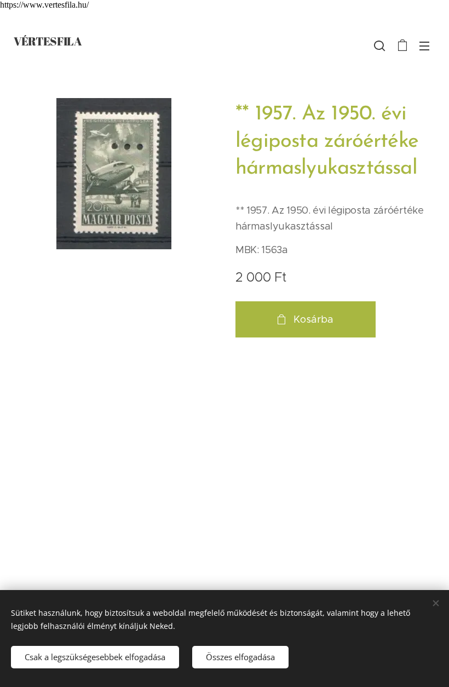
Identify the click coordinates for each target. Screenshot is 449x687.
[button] (379, 45)
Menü (424, 45)
